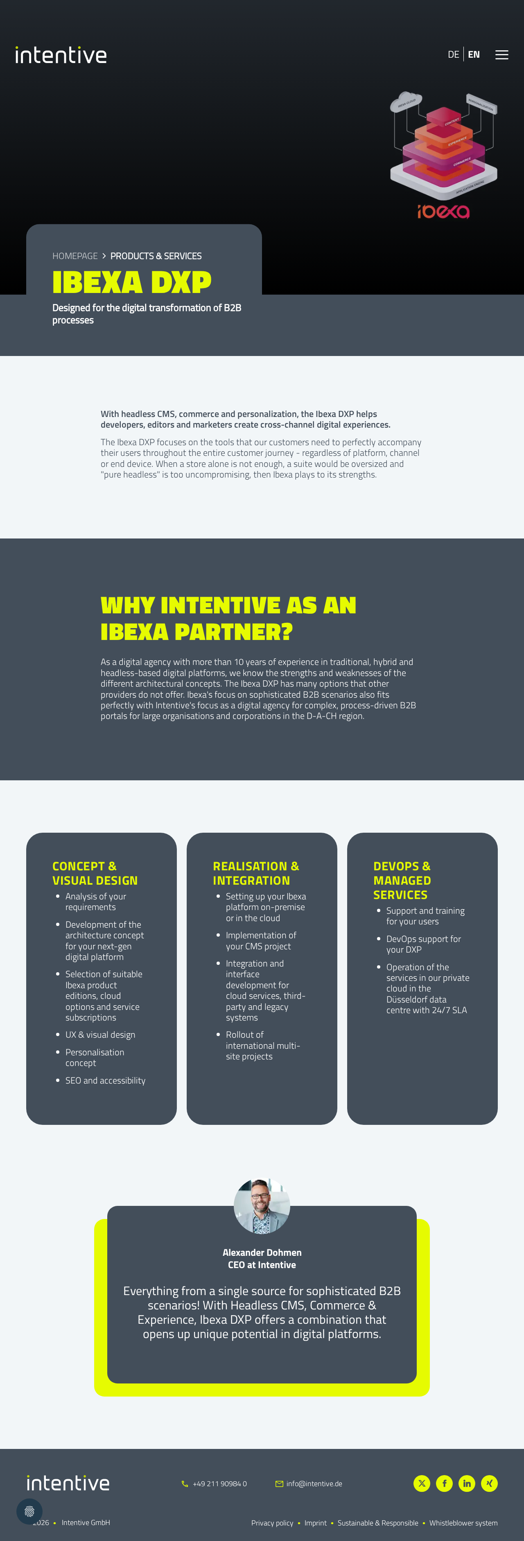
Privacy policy (272, 1522)
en (474, 54)
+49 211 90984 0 (219, 1483)
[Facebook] (444, 1483)
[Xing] (489, 1483)
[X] (421, 1483)
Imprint (316, 1522)
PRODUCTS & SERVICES (156, 255)
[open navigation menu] (501, 54)
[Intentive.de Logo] (61, 54)
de (453, 54)
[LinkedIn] (466, 1483)
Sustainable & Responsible (378, 1522)
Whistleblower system (463, 1522)
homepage (75, 255)
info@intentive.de (314, 1483)
